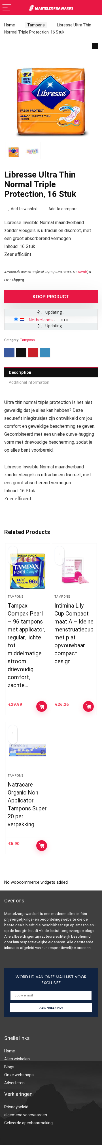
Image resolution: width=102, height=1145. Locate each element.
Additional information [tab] (29, 382)
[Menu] (7, 7)
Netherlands (41, 319)
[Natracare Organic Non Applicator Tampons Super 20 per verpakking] (27, 750)
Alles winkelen (17, 1059)
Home (9, 25)
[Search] (93, 7)
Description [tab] (20, 372)
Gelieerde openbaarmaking (28, 1123)
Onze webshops (19, 1075)
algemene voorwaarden (25, 1115)
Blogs (9, 1067)
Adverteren (14, 1083)
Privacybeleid (16, 1107)
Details (82, 272)
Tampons (36, 25)
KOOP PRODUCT (51, 296)
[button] (95, 46)
